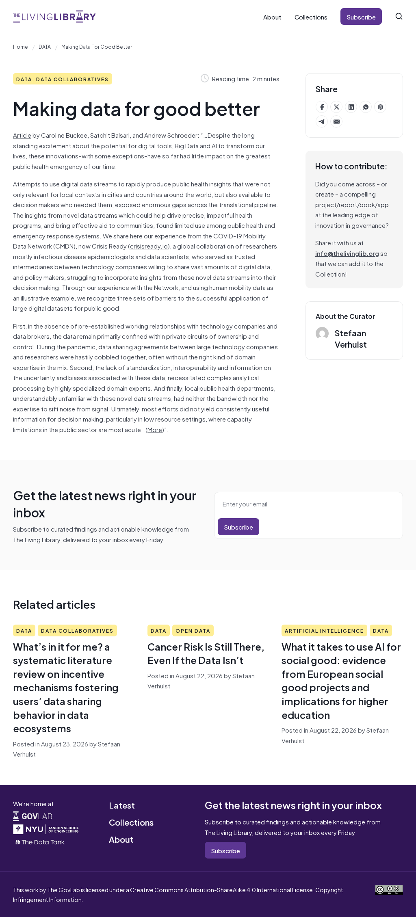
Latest (122, 804)
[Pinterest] (380, 107)
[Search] (399, 16)
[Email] (336, 121)
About (272, 16)
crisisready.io (149, 245)
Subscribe (361, 16)
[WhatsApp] (366, 107)
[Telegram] (322, 121)
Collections (311, 16)
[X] (336, 107)
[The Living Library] (54, 16)
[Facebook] (322, 107)
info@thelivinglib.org (347, 253)
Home (20, 46)
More (154, 429)
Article (22, 135)
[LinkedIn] (351, 107)
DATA (45, 46)
